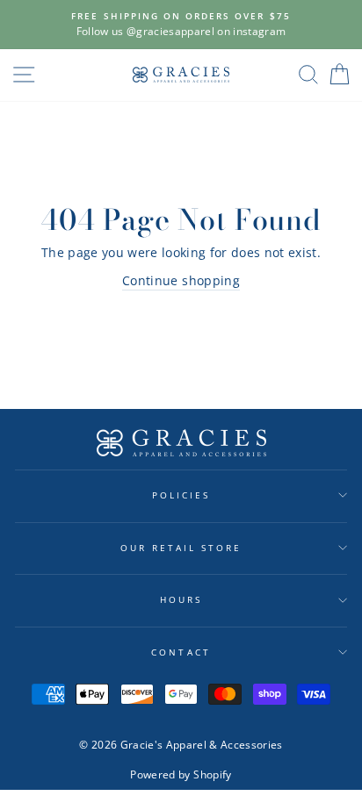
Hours (181, 599)
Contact (180, 652)
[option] (181, 24)
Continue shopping (181, 280)
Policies (181, 495)
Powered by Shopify (180, 774)
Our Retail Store (181, 547)
